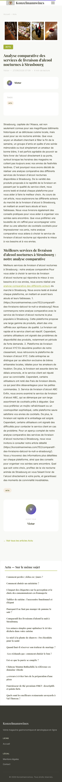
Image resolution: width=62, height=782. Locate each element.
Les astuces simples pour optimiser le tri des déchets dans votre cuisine (29, 630)
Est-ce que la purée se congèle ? (22, 660)
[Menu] (53, 3)
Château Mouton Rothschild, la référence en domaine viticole (28, 668)
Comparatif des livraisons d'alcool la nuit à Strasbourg (28, 620)
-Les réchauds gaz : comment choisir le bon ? (29, 653)
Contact (6, 764)
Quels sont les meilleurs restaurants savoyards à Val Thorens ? (31, 697)
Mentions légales (11, 759)
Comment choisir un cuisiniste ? (22, 583)
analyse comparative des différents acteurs (26, 285)
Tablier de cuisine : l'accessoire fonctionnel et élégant (29, 601)
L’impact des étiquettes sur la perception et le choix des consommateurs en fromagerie (29, 591)
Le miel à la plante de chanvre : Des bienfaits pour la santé (29, 639)
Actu (15, 14)
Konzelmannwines (30, 3)
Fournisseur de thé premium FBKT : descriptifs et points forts (30, 687)
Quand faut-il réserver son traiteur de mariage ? (30, 647)
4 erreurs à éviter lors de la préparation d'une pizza (29, 678)
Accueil (6, 14)
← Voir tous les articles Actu (18, 540)
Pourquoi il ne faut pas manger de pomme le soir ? (28, 610)
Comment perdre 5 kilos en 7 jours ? (24, 576)
